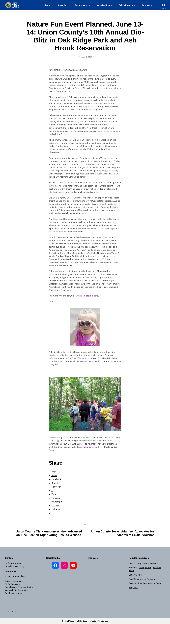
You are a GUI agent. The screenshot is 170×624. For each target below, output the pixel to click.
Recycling (133, 587)
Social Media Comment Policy (19, 587)
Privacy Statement (14, 581)
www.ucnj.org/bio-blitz (87, 296)
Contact (146, 5)
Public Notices (126, 5)
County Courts (135, 575)
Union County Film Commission (143, 563)
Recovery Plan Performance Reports (146, 583)
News (47, 5)
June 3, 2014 (87, 57)
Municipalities (103, 5)
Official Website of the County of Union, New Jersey (85, 621)
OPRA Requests (12, 584)
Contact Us (10, 571)
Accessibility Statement (16, 590)
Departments (81, 5)
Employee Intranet (14, 593)
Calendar (62, 5)
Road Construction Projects (142, 579)
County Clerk (145, 567)
